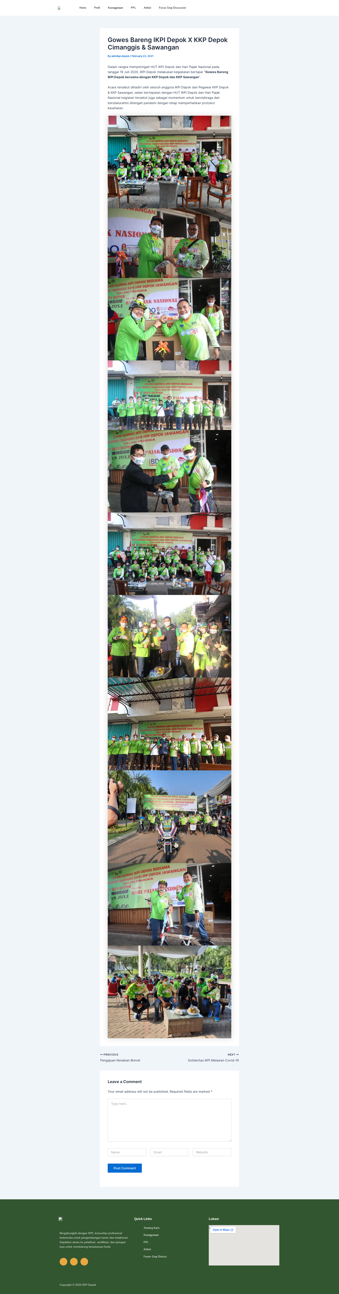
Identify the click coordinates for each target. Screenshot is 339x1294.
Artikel (147, 7)
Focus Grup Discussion (172, 7)
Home (82, 7)
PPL (133, 7)
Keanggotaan (115, 7)
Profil (97, 7)
